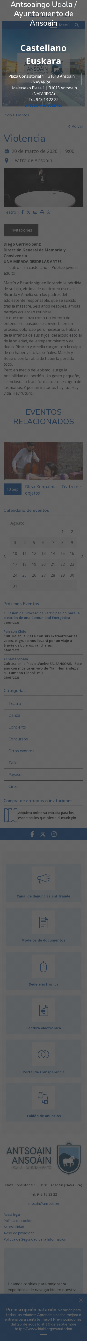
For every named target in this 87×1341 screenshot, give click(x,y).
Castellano (43, 48)
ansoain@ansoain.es (43, 105)
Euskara (43, 61)
